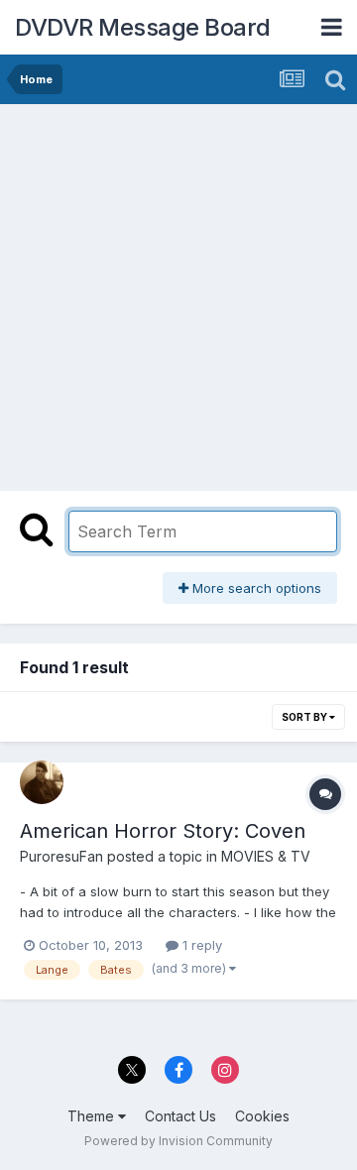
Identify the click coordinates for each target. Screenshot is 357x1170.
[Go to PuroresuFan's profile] (41, 782)
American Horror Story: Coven (162, 831)
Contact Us (180, 1116)
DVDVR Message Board (143, 27)
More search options (254, 588)
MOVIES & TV (265, 856)
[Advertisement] (178, 292)
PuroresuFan (61, 856)
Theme (92, 1116)
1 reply (200, 945)
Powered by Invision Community (178, 1140)
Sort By (305, 717)
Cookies (262, 1116)
